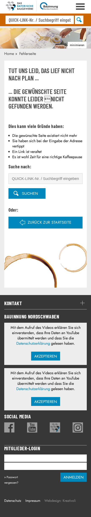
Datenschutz (12, 500)
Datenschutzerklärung (33, 343)
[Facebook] (9, 427)
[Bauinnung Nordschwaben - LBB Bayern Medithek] (55, 427)
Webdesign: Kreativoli (60, 500)
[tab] (45, 303)
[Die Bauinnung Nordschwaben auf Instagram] (78, 427)
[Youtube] (32, 427)
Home (9, 53)
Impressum (32, 500)
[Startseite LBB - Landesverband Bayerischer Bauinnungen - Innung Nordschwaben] (31, 7)
